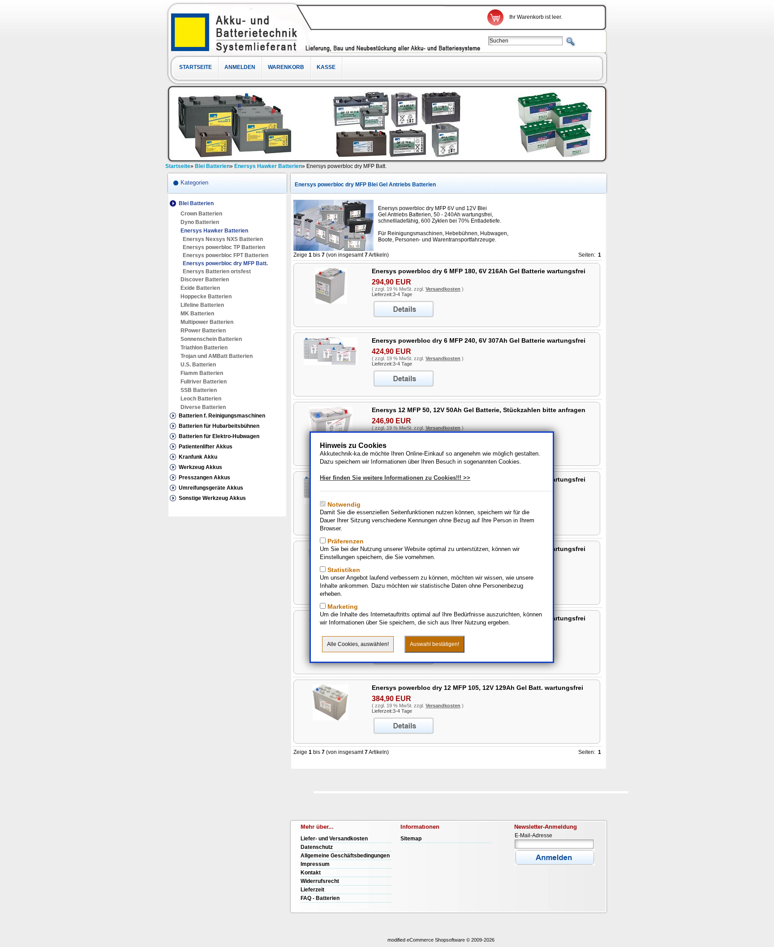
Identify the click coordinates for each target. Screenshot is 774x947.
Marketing (342, 606)
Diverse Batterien (203, 407)
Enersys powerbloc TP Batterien (224, 247)
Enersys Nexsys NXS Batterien (223, 239)
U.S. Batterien (198, 365)
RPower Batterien (203, 330)
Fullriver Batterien (204, 382)
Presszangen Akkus (204, 477)
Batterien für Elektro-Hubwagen (219, 436)
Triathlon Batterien (204, 347)
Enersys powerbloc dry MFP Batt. (225, 263)
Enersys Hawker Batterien (214, 231)
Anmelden (239, 67)
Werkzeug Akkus (200, 467)
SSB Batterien (199, 390)
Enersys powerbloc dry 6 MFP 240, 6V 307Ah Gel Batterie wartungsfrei (478, 340)
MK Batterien (197, 313)
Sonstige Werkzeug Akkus (212, 498)
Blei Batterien (196, 203)
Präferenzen (345, 541)
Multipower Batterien (207, 322)
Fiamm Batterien (202, 373)
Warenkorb (286, 67)
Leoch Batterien (201, 399)
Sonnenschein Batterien (211, 339)
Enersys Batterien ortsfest (217, 271)
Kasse (326, 67)
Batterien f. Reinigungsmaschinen (222, 416)
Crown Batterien (201, 214)
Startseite (195, 67)
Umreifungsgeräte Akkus (211, 488)
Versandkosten (443, 289)
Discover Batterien (205, 279)
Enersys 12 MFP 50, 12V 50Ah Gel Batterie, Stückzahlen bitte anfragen (478, 409)
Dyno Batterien (200, 222)
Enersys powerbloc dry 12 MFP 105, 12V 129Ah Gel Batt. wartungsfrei (477, 687)
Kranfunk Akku (198, 457)
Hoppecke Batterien (206, 296)
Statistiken (343, 569)
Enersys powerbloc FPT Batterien (225, 255)
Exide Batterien (200, 288)
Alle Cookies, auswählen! (358, 644)
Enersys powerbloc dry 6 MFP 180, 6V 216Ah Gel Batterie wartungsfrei (478, 271)
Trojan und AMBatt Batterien (217, 356)
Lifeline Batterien (202, 305)
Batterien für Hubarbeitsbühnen (219, 426)
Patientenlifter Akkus (205, 446)
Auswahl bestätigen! (434, 644)
